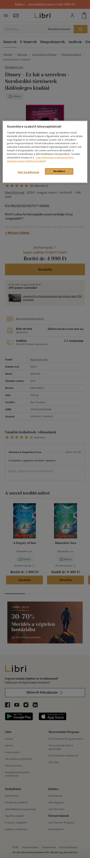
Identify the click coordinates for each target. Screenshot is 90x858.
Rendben (59, 171)
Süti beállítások (28, 172)
